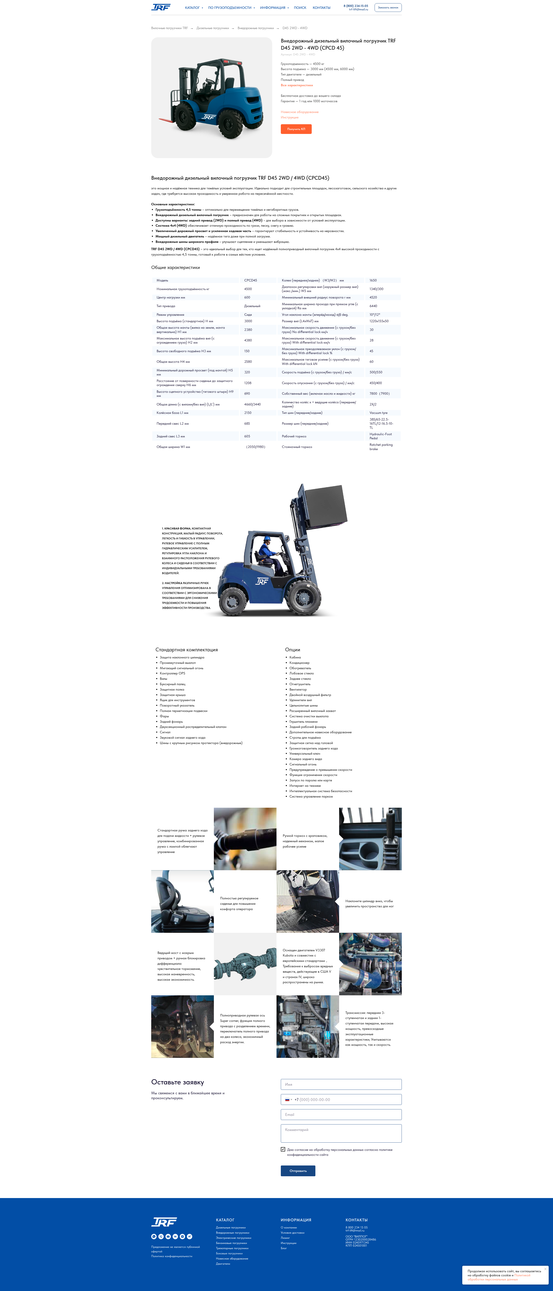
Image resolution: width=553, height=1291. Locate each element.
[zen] (182, 1236)
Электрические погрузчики (233, 1237)
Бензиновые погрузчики (231, 1243)
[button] (388, 7)
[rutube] (189, 1236)
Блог (284, 1248)
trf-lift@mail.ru (355, 1230)
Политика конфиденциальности (171, 1256)
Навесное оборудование (300, 112)
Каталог (192, 8)
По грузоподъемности (230, 8)
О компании (289, 1227)
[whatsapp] (154, 1236)
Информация (273, 8)
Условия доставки (292, 1232)
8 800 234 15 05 (357, 1227)
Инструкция (290, 117)
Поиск (300, 8)
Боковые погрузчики (229, 1253)
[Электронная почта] (168, 1236)
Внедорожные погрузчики (256, 28)
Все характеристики (297, 85)
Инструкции (288, 1243)
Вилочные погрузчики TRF (169, 28)
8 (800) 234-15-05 (356, 6)
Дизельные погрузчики (213, 28)
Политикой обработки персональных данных (499, 1277)
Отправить (298, 1171)
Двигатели (223, 1263)
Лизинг (285, 1237)
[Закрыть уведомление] (545, 1269)
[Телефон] (161, 1236)
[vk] (175, 1236)
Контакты (322, 8)
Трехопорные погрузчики (232, 1248)
